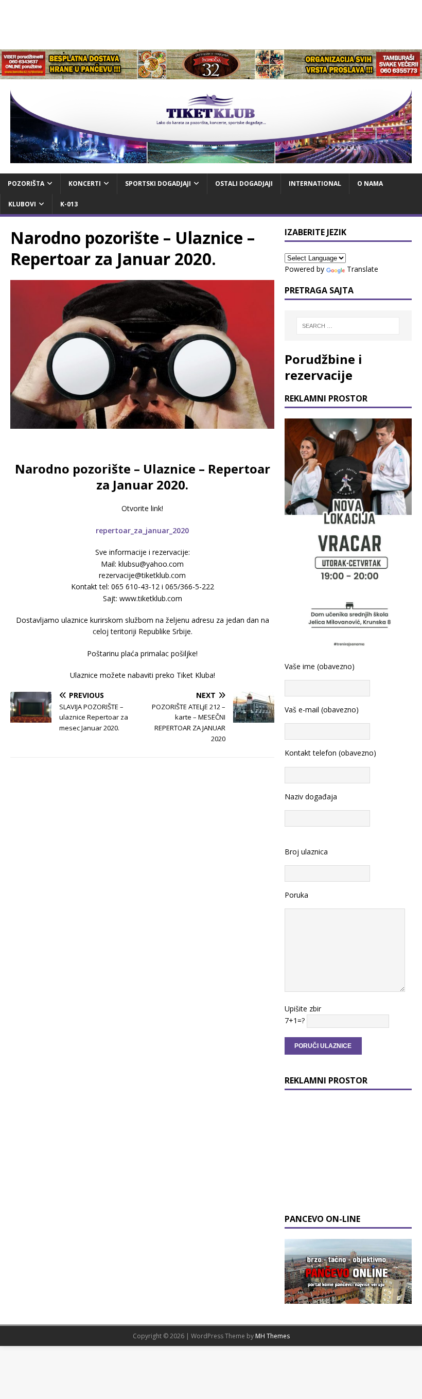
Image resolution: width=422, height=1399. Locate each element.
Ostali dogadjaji (244, 183)
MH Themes (272, 1336)
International (315, 183)
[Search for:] (348, 326)
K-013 (69, 204)
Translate (362, 269)
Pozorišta (26, 183)
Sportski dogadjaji (158, 183)
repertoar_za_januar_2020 (142, 530)
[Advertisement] (211, 23)
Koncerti (84, 183)
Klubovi (22, 204)
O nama (370, 183)
